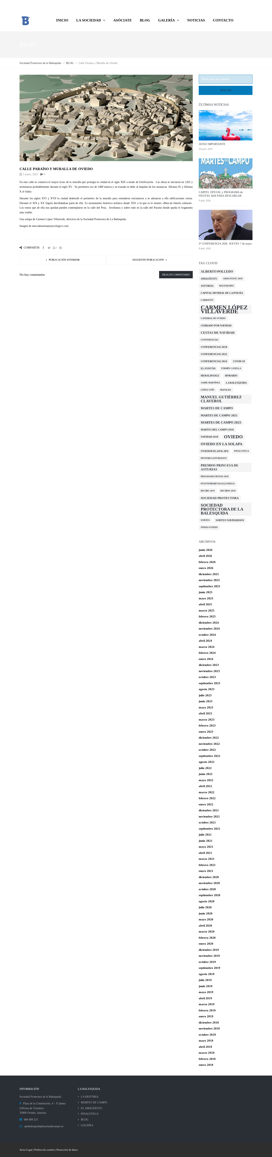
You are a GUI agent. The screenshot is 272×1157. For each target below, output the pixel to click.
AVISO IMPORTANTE (212, 144)
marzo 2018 (206, 1052)
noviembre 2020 (209, 883)
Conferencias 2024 (214, 361)
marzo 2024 (206, 646)
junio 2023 (205, 701)
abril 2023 (205, 713)
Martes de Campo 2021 (219, 415)
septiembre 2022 (209, 755)
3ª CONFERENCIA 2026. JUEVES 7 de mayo (225, 243)
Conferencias (209, 340)
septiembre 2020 (209, 895)
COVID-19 (239, 361)
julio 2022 (205, 768)
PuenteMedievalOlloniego (218, 484)
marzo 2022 (206, 792)
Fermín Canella (231, 368)
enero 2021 (206, 871)
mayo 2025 (206, 598)
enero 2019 (206, 1016)
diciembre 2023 (209, 665)
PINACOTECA (90, 1113)
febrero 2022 (207, 798)
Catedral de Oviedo (213, 318)
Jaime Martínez (210, 383)
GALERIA (87, 1125)
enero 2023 (206, 731)
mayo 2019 (206, 992)
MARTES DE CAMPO (94, 1102)
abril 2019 (205, 998)
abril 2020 (205, 925)
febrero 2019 (207, 1010)
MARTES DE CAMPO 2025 (221, 422)
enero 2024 (206, 659)
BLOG (84, 1119)
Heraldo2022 (210, 375)
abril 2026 (205, 555)
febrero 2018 (207, 1058)
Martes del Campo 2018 (217, 429)
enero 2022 (206, 804)
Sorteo (205, 520)
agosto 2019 (206, 974)
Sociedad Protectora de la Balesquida (222, 509)
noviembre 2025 (209, 580)
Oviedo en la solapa (221, 444)
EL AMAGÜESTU (91, 1108)
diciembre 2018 (209, 1022)
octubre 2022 (207, 749)
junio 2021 (205, 840)
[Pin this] (61, 248)
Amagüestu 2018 (233, 279)
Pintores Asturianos (214, 458)
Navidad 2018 (209, 436)
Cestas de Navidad (218, 332)
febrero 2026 (207, 562)
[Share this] (43, 248)
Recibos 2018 (228, 491)
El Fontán (208, 368)
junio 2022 (205, 774)
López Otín (207, 390)
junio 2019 (205, 986)
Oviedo (233, 436)
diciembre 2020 (209, 877)
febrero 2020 (207, 937)
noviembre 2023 (209, 671)
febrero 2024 (207, 652)
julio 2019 (205, 980)
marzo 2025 (206, 610)
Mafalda (225, 390)
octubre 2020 (207, 889)
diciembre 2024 (209, 622)
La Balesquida (236, 382)
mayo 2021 (206, 846)
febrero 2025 (207, 616)
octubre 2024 (207, 634)
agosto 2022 (206, 761)
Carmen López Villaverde (224, 309)
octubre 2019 (207, 962)
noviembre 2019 (209, 955)
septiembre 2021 (209, 828)
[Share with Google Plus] (55, 248)
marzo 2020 (206, 931)
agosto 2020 (206, 901)
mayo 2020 (206, 919)
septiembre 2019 (209, 967)
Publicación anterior (64, 259)
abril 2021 (205, 852)
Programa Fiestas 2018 (215, 476)
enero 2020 (206, 943)
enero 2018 (206, 1064)
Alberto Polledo (217, 271)
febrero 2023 (207, 725)
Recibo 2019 (208, 491)
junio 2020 (205, 913)
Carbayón (207, 300)
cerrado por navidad (216, 325)
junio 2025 (205, 592)
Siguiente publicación (148, 259)
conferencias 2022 (214, 354)
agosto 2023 (206, 689)
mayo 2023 (206, 707)
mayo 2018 (206, 1040)
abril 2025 (205, 604)
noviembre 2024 (209, 628)
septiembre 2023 (209, 683)
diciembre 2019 (209, 949)
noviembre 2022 (209, 743)
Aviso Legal (26, 1149)
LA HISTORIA (89, 1096)
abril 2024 (205, 640)
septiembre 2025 (209, 586)
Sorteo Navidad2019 (230, 520)
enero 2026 (206, 568)
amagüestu (209, 278)
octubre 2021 (207, 822)
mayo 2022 (206, 780)
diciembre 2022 (209, 737)
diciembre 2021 (209, 810)
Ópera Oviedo (209, 527)
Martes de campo (217, 408)
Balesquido (226, 286)
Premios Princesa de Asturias (219, 467)
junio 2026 (205, 549)
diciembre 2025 (209, 574)
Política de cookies (44, 1149)
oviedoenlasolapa (214, 451)
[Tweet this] (49, 248)
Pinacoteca (241, 451)
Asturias (207, 285)
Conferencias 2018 (214, 346)
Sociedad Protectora (220, 498)
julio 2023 (205, 695)
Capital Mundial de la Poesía (222, 292)
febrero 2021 (207, 865)
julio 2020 (205, 907)
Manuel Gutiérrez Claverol (221, 399)
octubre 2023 (207, 677)
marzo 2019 (206, 1004)
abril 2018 (205, 1046)
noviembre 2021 (209, 816)
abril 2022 (205, 786)
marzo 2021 (206, 858)
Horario (231, 375)
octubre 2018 (207, 1034)
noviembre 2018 (209, 1028)
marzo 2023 (206, 719)
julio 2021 (205, 834)
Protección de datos (67, 1149)
